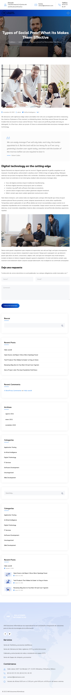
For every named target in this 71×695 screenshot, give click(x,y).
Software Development (11, 467)
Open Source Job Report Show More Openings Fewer (21, 355)
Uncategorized (8, 472)
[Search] (63, 492)
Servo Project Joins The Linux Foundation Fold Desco (20, 370)
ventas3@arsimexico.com (45, 5)
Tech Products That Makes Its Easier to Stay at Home (21, 360)
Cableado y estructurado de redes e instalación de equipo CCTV (24, 653)
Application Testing (10, 447)
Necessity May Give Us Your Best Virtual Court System (21, 365)
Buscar (7, 318)
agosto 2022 (9, 414)
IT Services (7, 462)
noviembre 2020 (10, 425)
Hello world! (8, 350)
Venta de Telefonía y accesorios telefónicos (18, 645)
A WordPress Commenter (12, 390)
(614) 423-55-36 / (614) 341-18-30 (19, 673)
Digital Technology (10, 457)
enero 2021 (9, 419)
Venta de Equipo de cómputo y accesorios (17, 657)
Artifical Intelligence (29, 112)
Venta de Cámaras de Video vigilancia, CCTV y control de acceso (25, 649)
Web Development (10, 477)
